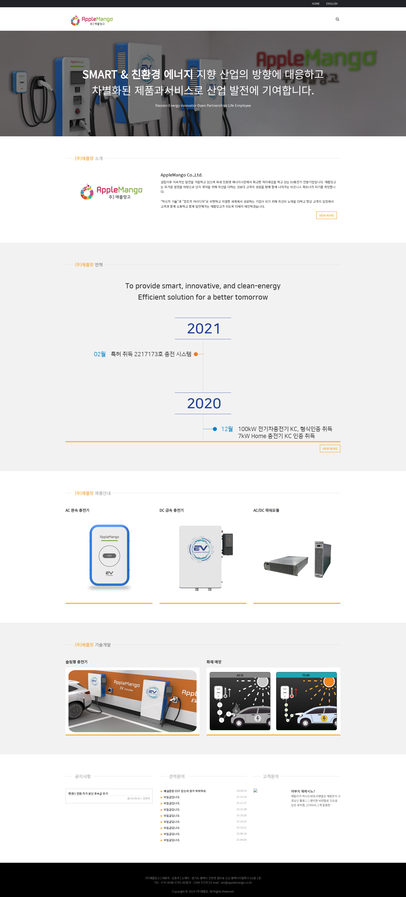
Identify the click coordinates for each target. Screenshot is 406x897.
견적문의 (177, 776)
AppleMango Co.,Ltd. (182, 175)
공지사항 (83, 776)
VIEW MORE (326, 215)
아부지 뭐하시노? (303, 791)
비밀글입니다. (171, 797)
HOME (316, 3)
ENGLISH (332, 3)
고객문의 (271, 776)
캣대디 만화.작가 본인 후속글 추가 (88, 793)
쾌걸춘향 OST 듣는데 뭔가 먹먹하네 (184, 791)
